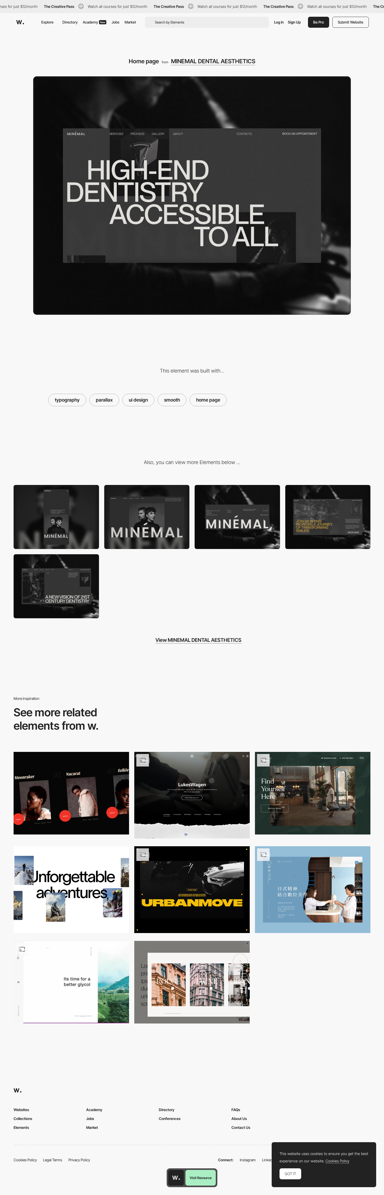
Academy (94, 22)
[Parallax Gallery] (192, 889)
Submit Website (350, 22)
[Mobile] (56, 517)
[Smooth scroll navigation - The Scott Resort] (312, 793)
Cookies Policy (25, 1160)
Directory (70, 22)
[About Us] (56, 586)
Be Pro (318, 22)
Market (130, 22)
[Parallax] (192, 795)
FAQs (235, 1109)
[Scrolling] (312, 889)
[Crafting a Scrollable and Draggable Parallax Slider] (192, 982)
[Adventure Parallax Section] (71, 889)
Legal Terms (52, 1160)
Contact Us (240, 1127)
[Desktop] (147, 517)
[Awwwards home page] (176, 1178)
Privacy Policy (79, 1160)
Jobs (115, 22)
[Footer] (237, 517)
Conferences (170, 1118)
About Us (239, 1118)
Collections (23, 1118)
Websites (21, 1109)
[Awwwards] (20, 22)
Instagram (248, 1160)
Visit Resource (201, 1178)
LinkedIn (268, 1160)
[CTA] (328, 517)
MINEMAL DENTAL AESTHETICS (213, 61)
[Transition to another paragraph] (71, 982)
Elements (21, 1127)
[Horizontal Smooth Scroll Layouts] (71, 793)
